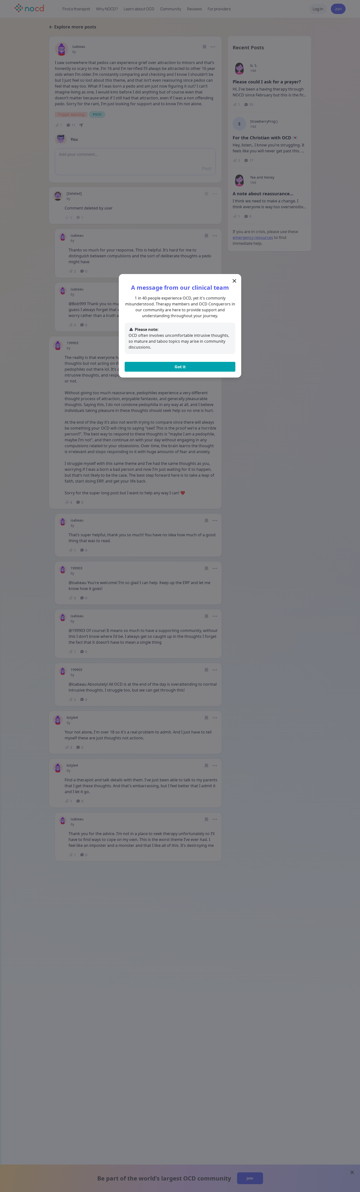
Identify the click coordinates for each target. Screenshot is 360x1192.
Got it (180, 366)
